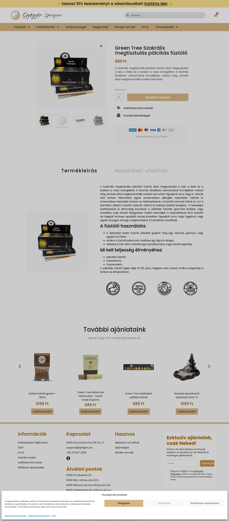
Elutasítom (164, 503)
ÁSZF (53, 515)
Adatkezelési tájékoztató (15, 515)
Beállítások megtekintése (205, 503)
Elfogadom (124, 503)
